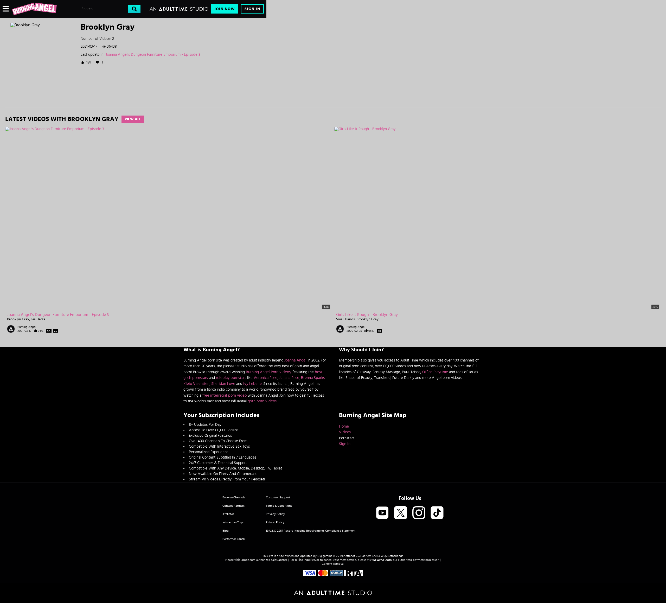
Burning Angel (26, 326)
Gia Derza (38, 319)
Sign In (252, 9)
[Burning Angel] (34, 9)
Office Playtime (435, 372)
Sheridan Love (223, 384)
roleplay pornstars (231, 378)
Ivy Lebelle (252, 384)
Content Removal (333, 563)
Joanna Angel (295, 360)
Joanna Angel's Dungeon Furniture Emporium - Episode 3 (153, 54)
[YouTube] (382, 513)
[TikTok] (437, 513)
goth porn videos (262, 401)
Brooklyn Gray (18, 319)
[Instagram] (418, 513)
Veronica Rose (265, 378)
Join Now (224, 9)
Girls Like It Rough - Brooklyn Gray (367, 315)
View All (133, 119)
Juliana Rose (289, 378)
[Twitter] (400, 513)
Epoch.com (248, 559)
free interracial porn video (224, 395)
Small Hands (345, 319)
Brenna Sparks (313, 378)
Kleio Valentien (196, 384)
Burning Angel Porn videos (268, 372)
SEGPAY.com (382, 559)
